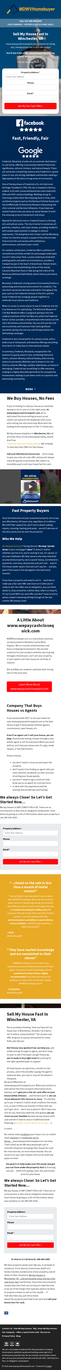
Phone (30, 83)
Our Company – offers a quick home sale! (30, 24)
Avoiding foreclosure (12, 546)
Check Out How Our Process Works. (24, 443)
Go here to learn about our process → (33, 1123)
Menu (29, 389)
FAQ (34, 1328)
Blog (18, 1336)
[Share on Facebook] (6, 1313)
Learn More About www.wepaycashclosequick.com (29, 687)
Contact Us (7, 1328)
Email (30, 93)
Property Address (30, 72)
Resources (45, 1332)
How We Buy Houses (23, 1328)
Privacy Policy (8, 1336)
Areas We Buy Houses (47, 1328)
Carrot (49, 1366)
